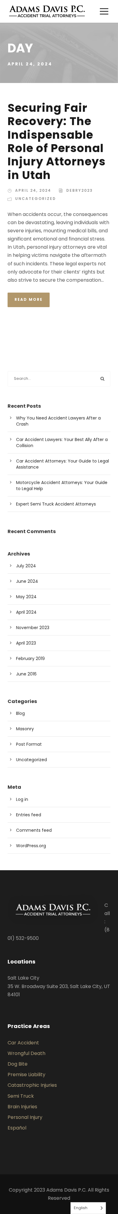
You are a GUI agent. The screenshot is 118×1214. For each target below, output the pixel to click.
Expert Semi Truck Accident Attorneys (56, 504)
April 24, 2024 (33, 190)
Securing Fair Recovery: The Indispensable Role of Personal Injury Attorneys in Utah (57, 141)
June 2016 (26, 674)
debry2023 (79, 190)
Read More (29, 299)
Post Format (29, 744)
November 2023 (32, 628)
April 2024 (26, 612)
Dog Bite (18, 1063)
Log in (22, 799)
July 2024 (26, 566)
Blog (20, 713)
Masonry (25, 729)
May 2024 (26, 597)
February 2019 (30, 658)
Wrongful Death (26, 1053)
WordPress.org (31, 846)
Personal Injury (25, 1117)
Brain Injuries (22, 1106)
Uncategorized (35, 198)
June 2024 (27, 581)
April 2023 (26, 643)
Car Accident (23, 1042)
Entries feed (28, 815)
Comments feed (34, 830)
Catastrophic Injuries (32, 1085)
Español (17, 1127)
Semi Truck (21, 1096)
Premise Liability (26, 1074)
